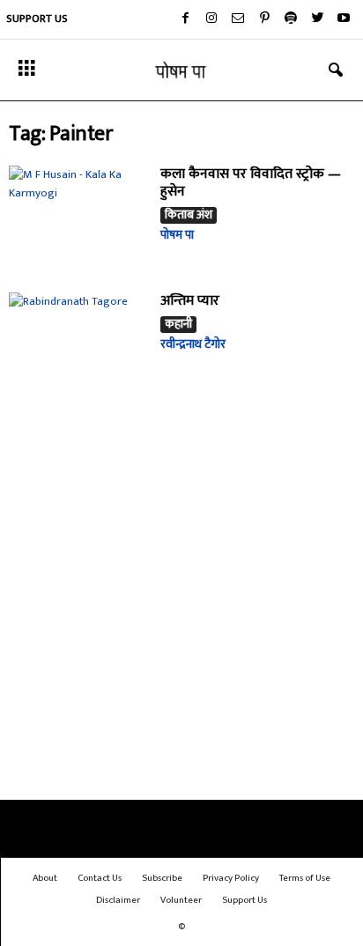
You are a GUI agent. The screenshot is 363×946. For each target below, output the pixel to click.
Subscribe (162, 878)
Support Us (37, 18)
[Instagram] (211, 19)
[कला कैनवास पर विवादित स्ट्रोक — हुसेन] (78, 218)
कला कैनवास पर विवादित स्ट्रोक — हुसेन (250, 182)
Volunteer (181, 900)
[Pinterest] (264, 19)
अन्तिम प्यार (189, 301)
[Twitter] (317, 19)
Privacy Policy (231, 878)
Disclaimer (118, 900)
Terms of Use (304, 878)
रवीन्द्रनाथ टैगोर (193, 344)
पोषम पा (177, 235)
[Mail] (237, 19)
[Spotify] (290, 19)
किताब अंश (188, 215)
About (45, 878)
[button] (335, 70)
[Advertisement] (181, 606)
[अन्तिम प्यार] (78, 344)
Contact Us (100, 878)
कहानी (178, 324)
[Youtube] (343, 19)
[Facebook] (185, 19)
